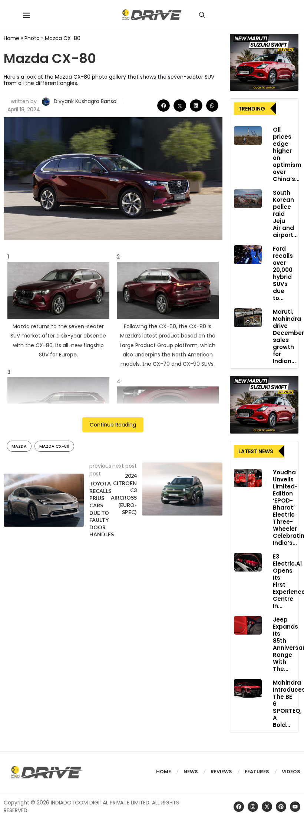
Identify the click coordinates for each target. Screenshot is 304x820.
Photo (32, 38)
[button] (163, 105)
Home (11, 38)
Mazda (19, 446)
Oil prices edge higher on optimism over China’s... (287, 154)
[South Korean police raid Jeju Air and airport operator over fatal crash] (248, 198)
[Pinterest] (281, 806)
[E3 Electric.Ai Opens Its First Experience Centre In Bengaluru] (248, 562)
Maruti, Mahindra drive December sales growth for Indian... (288, 336)
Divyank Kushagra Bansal (86, 101)
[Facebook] (239, 806)
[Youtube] (295, 806)
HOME (163, 771)
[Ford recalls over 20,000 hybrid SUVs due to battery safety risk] (248, 254)
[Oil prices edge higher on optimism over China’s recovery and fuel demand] (248, 135)
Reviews (221, 771)
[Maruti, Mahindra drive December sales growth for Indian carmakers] (248, 317)
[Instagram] (253, 806)
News (191, 771)
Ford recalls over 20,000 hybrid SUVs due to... (283, 273)
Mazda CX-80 (54, 446)
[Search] (202, 14)
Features (257, 771)
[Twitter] (267, 806)
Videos (291, 771)
